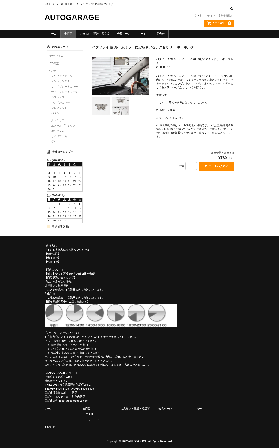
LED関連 (53, 63)
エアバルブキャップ (63, 125)
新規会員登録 (225, 15)
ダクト (55, 141)
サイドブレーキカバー (64, 86)
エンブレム (58, 130)
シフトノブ (58, 97)
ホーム (53, 33)
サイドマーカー (60, 136)
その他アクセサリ (62, 75)
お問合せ (159, 33)
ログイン (210, 15)
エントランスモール (63, 81)
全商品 (68, 33)
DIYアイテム (55, 56)
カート (142, 33)
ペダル (55, 113)
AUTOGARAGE (72, 17)
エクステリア (56, 120)
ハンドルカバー (60, 102)
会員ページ (123, 33)
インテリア (55, 70)
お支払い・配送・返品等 (94, 33)
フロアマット (59, 107)
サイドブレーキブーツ (64, 91)
